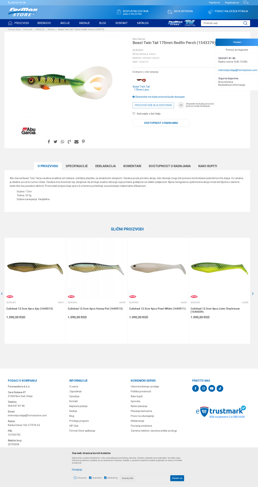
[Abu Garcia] (29, 130)
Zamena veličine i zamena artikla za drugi (154, 430)
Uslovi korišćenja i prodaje (145, 386)
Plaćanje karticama (141, 411)
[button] (225, 23)
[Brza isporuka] (169, 11)
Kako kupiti (207, 166)
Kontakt (73, 401)
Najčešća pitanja (78, 406)
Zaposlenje (75, 391)
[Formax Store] (23, 12)
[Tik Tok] (220, 388)
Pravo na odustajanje (142, 416)
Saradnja (74, 396)
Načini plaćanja (139, 406)
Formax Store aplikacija (82, 430)
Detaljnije (77, 469)
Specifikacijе (77, 166)
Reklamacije (137, 420)
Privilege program (79, 420)
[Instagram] (203, 388)
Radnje (73, 411)
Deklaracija (105, 166)
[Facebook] (49, 141)
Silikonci (51, 29)
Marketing (112, 477)
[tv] (182, 22)
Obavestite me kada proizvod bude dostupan (160, 96)
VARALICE (40, 29)
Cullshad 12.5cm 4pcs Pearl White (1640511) (157, 308)
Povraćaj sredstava (141, 425)
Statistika (97, 477)
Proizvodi (27, 29)
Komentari (132, 166)
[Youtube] (211, 388)
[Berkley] (9, 296)
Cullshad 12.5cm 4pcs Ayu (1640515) (29, 308)
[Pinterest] (83, 141)
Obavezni (82, 477)
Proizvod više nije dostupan (153, 105)
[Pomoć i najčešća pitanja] (210, 11)
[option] (35, 291)
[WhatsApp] (62, 141)
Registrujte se (232, 2)
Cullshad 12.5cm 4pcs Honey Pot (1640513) (95, 308)
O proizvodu (48, 166)
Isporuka (135, 401)
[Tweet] (55, 141)
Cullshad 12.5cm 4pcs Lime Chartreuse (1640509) (215, 310)
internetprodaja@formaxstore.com (237, 70)
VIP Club (73, 425)
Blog (71, 416)
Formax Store (14, 29)
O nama (73, 386)
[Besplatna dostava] (118, 11)
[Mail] (76, 141)
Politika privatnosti (141, 391)
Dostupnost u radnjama (161, 123)
